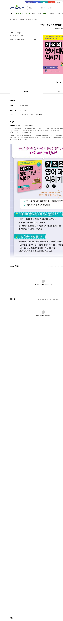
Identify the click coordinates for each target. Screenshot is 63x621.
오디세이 (27, 13)
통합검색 (31, 8)
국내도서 (14, 19)
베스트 (34, 13)
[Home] (10, 19)
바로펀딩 (52, 13)
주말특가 (45, 13)
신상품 (58, 13)
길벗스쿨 (12, 35)
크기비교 (59, 82)
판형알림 (41, 114)
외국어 (21, 19)
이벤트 (39, 13)
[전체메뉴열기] (11, 13)
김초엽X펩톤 (19, 13)
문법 (35, 19)
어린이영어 (28, 19)
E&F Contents (13, 33)
